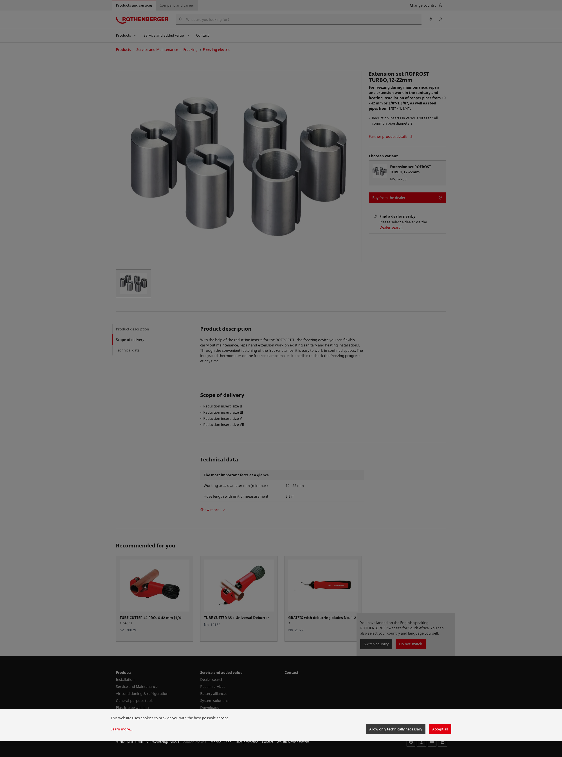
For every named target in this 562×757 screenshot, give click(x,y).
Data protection (247, 742)
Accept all (440, 729)
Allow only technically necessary (395, 729)
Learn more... (122, 729)
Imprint (215, 742)
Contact (267, 742)
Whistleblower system (293, 742)
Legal (228, 742)
